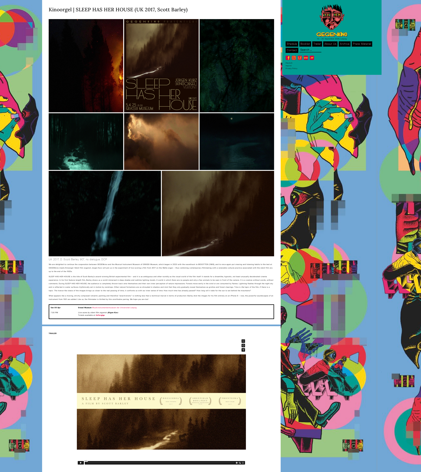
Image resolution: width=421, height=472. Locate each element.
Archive (345, 44)
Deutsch (289, 63)
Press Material (362, 44)
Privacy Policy (291, 68)
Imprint (289, 66)
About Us (330, 44)
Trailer (317, 44)
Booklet (305, 44)
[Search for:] (310, 50)
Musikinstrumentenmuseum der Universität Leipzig (114, 308)
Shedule (292, 44)
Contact (292, 50)
